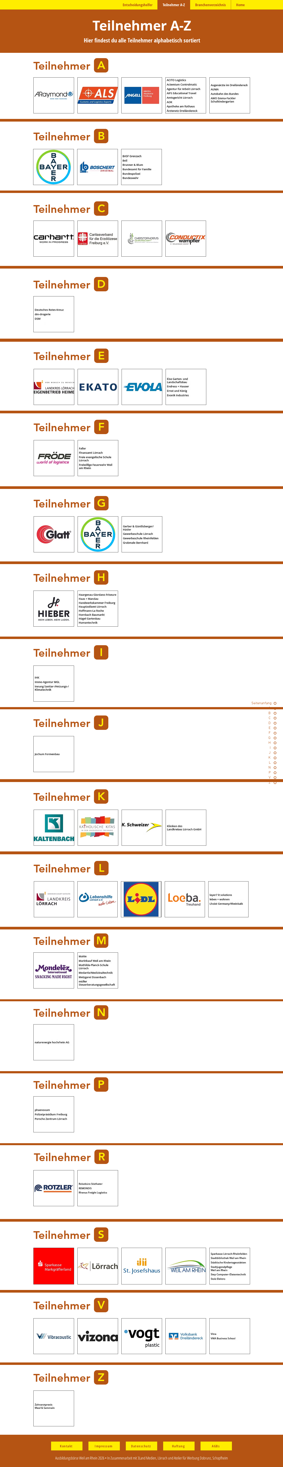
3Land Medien (147, 1458)
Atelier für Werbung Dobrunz (192, 1458)
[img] (185, 95)
